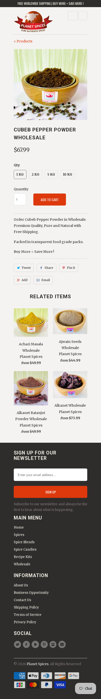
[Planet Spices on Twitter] (18, 644)
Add (24, 280)
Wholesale (22, 564)
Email (45, 280)
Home (19, 527)
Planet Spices (38, 664)
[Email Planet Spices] (62, 644)
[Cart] (82, 15)
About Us (21, 585)
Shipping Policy (26, 607)
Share (49, 268)
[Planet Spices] (33, 22)
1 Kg (20, 174)
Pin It (71, 268)
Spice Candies (25, 549)
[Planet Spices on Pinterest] (44, 644)
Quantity (21, 189)
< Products (23, 41)
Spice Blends (24, 542)
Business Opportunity (31, 593)
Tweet (26, 268)
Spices (19, 535)
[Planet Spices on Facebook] (27, 644)
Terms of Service (27, 615)
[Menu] (72, 15)
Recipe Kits (23, 557)
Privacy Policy (25, 622)
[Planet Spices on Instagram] (53, 644)
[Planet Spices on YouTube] (36, 644)
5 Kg (51, 174)
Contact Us (22, 600)
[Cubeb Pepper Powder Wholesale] (50, 84)
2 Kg (35, 174)
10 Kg (67, 174)
